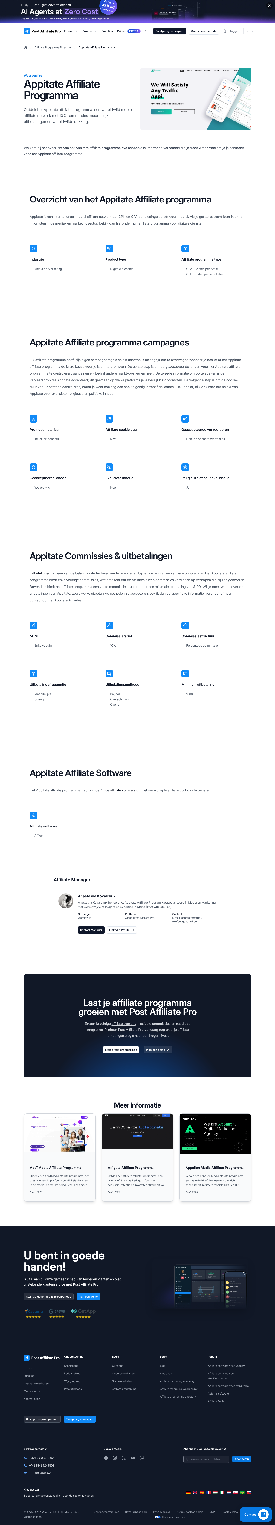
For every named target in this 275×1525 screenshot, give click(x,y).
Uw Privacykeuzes (173, 1517)
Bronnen (88, 31)
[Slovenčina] (249, 1492)
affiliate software (122, 790)
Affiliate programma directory (178, 1396)
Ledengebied (72, 1373)
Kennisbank (71, 1365)
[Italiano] (222, 1492)
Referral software (218, 1393)
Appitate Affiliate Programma (97, 47)
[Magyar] (215, 1492)
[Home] (26, 47)
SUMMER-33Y (76, 18)
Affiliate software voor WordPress (228, 1385)
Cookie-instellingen (234, 1511)
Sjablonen (166, 1373)
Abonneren (242, 1459)
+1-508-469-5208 (41, 1473)
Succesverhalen (122, 1381)
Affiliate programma (124, 1388)
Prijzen (28, 1368)
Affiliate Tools (216, 1401)
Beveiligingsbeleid (136, 1511)
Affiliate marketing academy (177, 1381)
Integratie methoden (36, 1383)
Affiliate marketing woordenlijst (179, 1388)
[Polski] (235, 1492)
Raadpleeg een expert (170, 31)
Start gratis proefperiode (121, 1049)
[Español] (202, 1492)
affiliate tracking (124, 1024)
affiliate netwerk (37, 115)
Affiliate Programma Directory (53, 47)
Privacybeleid (161, 1511)
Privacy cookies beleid (189, 1511)
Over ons (117, 1365)
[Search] (147, 31)
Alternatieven (32, 1398)
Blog (162, 1365)
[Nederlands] (229, 1492)
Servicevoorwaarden (106, 1511)
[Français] (208, 1492)
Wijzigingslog (72, 1381)
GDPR (212, 1511)
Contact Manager (91, 929)
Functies (29, 1375)
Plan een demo (155, 1049)
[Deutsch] (188, 1492)
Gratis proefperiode (203, 31)
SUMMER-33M (40, 18)
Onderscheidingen (123, 1373)
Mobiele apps (32, 1391)
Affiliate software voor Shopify (226, 1365)
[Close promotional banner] (269, 5)
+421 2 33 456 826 (42, 1458)
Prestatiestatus (73, 1388)
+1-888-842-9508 (42, 1465)
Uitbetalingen (40, 573)
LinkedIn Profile (119, 929)
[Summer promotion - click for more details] (137, 11)
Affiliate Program (149, 902)
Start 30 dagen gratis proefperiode (48, 1296)
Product (69, 31)
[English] (195, 1492)
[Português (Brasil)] (242, 1492)
